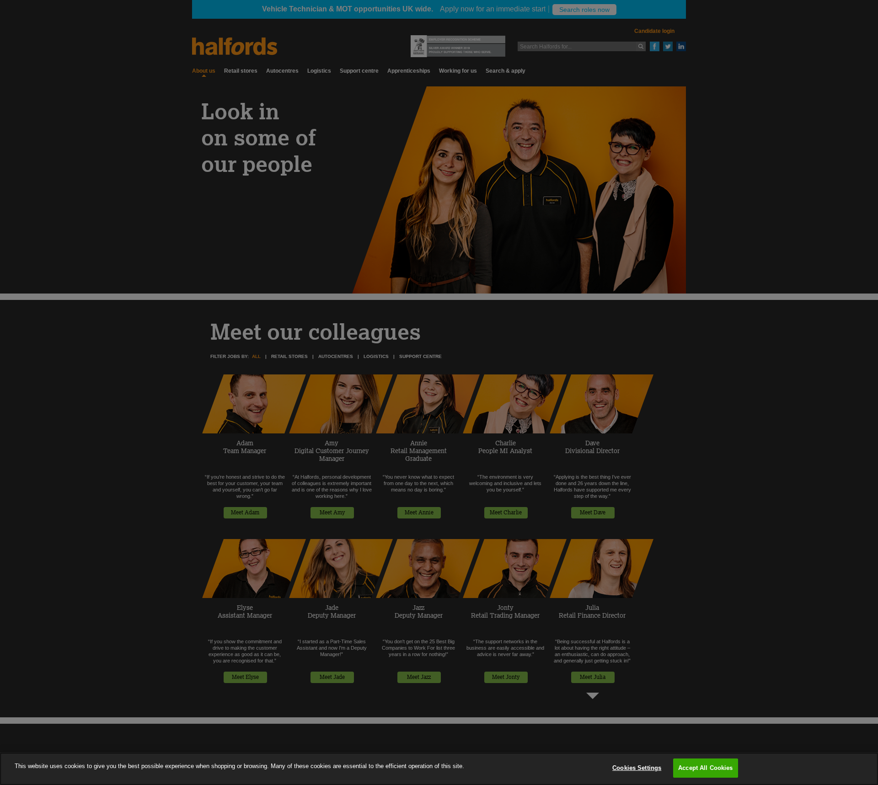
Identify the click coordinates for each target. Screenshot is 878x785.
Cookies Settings (636, 767)
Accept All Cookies (705, 767)
